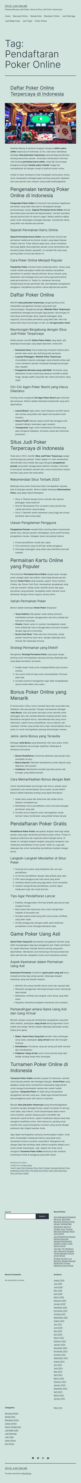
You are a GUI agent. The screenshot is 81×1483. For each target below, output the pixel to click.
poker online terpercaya (58, 1171)
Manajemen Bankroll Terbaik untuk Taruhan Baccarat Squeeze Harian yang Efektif (64, 1230)
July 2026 (58, 1284)
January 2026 (59, 1304)
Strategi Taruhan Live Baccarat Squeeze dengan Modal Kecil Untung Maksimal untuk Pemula (65, 1262)
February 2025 (60, 1341)
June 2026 (58, 1287)
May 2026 (58, 1291)
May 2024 (58, 1372)
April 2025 (58, 1334)
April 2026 (58, 1294)
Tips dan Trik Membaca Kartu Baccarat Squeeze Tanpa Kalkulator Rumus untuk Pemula (64, 1252)
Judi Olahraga (68, 16)
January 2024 (59, 1385)
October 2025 (59, 1314)
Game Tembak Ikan (13, 1427)
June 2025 (58, 1328)
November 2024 (60, 1351)
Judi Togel (27, 21)
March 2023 (59, 1395)
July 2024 (58, 1365)
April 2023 (58, 1392)
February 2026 (60, 1301)
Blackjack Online (52, 16)
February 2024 (60, 1382)
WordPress (26, 1473)
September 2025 (61, 1318)
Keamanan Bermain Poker (60, 1168)
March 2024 (59, 1378)
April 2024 (58, 1375)
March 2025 (59, 1338)
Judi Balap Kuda (12, 21)
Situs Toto (58, 1408)
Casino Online (10, 1424)
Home (7, 16)
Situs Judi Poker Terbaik (19, 1173)
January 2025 (59, 1345)
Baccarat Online (20, 16)
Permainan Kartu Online (39, 1171)
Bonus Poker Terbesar (42, 1168)
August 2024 (59, 1362)
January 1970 (59, 1399)
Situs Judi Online (16, 6)
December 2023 (60, 1388)
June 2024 (58, 1368)
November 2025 (60, 1311)
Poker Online (41, 21)
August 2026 (59, 1280)
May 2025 (58, 1331)
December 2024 (60, 1348)
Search (8, 1212)
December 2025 (60, 1307)
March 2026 (59, 1297)
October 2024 (60, 1355)
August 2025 (59, 1321)
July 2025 (58, 1324)
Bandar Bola (36, 16)
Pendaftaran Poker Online (19, 1171)
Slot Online (9, 1444)
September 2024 (61, 1358)
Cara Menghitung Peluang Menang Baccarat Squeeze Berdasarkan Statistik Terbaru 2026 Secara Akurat (64, 1241)
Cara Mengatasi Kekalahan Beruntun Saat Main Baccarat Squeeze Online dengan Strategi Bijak (65, 1220)
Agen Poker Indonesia (24, 1168)
